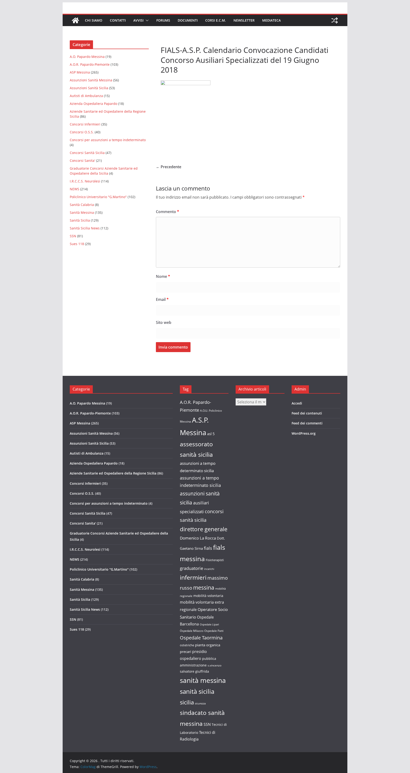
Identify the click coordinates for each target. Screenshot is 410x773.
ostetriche (187, 645)
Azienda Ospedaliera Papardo (93, 103)
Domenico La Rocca (198, 538)
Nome (163, 276)
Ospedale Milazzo (191, 631)
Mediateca (271, 20)
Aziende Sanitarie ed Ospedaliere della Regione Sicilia (113, 473)
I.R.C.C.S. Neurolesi (85, 181)
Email (162, 299)
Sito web (163, 322)
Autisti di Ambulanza (86, 95)
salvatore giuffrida (194, 671)
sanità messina (203, 680)
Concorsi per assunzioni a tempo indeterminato (108, 140)
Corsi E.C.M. (215, 20)
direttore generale (203, 529)
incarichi (209, 569)
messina (203, 587)
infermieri (193, 577)
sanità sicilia (197, 691)
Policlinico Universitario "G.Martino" (98, 197)
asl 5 (211, 433)
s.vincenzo (214, 665)
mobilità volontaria (208, 595)
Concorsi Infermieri (85, 124)
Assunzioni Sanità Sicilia (89, 88)
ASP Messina (80, 72)
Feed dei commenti (307, 423)
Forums (163, 20)
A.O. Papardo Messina (87, 56)
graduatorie (191, 568)
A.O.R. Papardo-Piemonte (90, 64)
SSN (73, 236)
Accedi (297, 403)
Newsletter (244, 20)
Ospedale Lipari (209, 624)
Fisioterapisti (215, 560)
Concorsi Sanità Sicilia (87, 152)
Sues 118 (77, 244)
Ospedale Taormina (201, 637)
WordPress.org (304, 433)
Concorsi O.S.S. (82, 132)
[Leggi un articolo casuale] (334, 20)
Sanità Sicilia (80, 220)
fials (208, 548)
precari (185, 651)
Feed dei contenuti (307, 413)
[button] (146, 20)
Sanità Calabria (82, 204)
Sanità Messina (82, 212)
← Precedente (168, 166)
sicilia (187, 702)
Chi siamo (93, 20)
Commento (167, 211)
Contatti (118, 20)
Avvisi (138, 20)
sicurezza (200, 703)
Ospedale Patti (214, 631)
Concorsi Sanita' (82, 160)
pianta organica (207, 645)
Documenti (188, 20)
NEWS (74, 189)
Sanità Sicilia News (85, 228)
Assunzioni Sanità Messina (91, 80)
